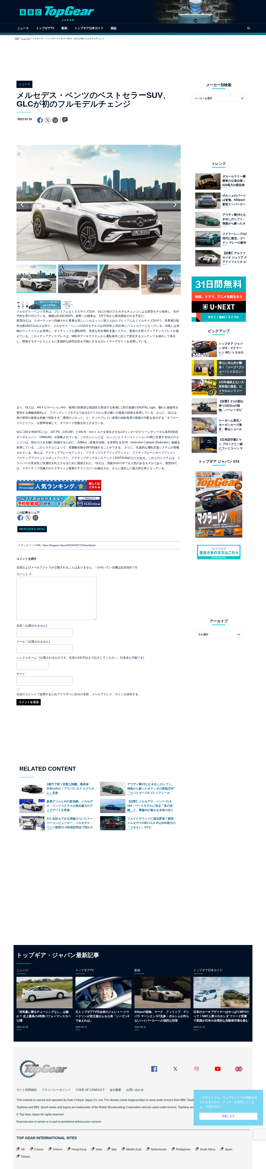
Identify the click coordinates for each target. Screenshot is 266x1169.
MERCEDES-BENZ (32, 529)
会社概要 (115, 1089)
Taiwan (25, 1156)
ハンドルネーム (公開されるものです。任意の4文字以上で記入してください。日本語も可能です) (80, 657)
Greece (57, 1149)
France (38, 1149)
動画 (64, 28)
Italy (114, 1149)
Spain (228, 1149)
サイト (20, 673)
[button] (175, 205)
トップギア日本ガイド (89, 28)
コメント (24, 574)
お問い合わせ (135, 1089)
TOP (17, 38)
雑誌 (114, 28)
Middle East (133, 1149)
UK (23, 1149)
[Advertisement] (133, 57)
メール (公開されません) (33, 641)
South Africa (207, 1149)
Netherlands (158, 1149)
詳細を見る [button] (213, 1106)
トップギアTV (45, 28)
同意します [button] (228, 1116)
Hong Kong (79, 1149)
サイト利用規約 (26, 1089)
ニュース (23, 28)
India (99, 1149)
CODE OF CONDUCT (90, 1089)
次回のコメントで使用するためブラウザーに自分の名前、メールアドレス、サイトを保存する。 (78, 694)
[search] (248, 28)
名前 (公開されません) (31, 625)
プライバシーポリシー (56, 1089)
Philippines (183, 1149)
